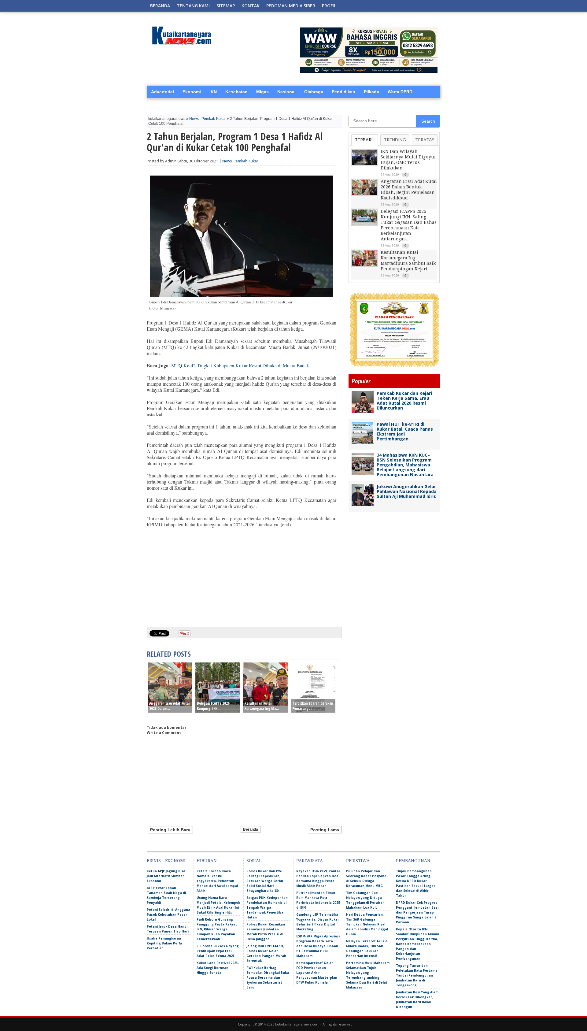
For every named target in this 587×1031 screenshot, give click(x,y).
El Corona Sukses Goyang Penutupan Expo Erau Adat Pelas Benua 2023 (218, 951)
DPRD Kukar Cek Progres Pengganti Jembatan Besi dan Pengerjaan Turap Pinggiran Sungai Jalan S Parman (417, 912)
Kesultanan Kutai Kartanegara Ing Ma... (262, 706)
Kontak (251, 6)
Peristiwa (358, 860)
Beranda (160, 6)
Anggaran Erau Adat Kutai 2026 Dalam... (169, 706)
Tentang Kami (193, 6)
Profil (329, 6)
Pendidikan (343, 91)
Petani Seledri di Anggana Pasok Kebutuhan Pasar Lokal (168, 914)
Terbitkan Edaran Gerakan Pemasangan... (312, 706)
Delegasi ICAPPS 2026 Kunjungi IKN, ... (213, 706)
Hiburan (207, 860)
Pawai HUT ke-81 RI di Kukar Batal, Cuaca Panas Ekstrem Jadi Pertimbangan (405, 431)
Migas (262, 91)
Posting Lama (324, 829)
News (194, 119)
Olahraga (313, 91)
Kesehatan (236, 91)
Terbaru (365, 139)
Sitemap (225, 6)
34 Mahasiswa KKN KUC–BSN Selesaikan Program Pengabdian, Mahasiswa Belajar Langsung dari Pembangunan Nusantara (405, 464)
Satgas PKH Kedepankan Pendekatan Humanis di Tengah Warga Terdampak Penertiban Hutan (267, 907)
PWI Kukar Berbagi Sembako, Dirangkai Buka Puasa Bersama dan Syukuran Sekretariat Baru (267, 977)
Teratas (424, 139)
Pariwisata (309, 860)
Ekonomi (192, 91)
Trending (395, 139)
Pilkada (371, 91)
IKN (213, 91)
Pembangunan (413, 860)
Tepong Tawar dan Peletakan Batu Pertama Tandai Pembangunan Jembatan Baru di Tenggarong (416, 975)
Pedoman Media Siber (290, 6)
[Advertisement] (241, 575)
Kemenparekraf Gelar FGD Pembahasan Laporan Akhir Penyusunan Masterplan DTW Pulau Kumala (316, 973)
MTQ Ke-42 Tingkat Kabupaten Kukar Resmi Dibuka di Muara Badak (240, 365)
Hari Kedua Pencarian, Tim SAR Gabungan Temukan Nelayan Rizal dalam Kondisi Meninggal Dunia (367, 924)
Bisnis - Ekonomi (166, 860)
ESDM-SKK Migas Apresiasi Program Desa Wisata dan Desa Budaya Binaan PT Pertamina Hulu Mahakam (318, 946)
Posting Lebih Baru (170, 829)
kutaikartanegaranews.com (297, 1024)
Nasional (286, 91)
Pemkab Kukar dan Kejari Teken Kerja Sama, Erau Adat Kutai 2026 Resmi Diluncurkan (404, 400)
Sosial (253, 860)
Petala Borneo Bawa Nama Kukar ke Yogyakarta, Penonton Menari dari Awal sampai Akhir (217, 881)
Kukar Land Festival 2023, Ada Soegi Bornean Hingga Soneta (218, 968)
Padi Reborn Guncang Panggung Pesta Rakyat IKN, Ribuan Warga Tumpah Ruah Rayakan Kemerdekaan (217, 929)
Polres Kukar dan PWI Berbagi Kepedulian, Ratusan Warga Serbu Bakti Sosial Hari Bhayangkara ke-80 (264, 881)
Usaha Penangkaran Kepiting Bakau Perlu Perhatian (164, 943)
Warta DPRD (400, 91)
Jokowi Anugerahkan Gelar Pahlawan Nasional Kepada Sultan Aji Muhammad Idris (407, 491)
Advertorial (162, 91)
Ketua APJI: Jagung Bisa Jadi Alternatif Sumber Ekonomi (166, 876)
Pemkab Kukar (213, 119)
